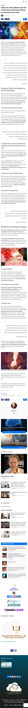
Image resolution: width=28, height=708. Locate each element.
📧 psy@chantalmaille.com (6, 658)
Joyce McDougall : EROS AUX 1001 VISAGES (19, 493)
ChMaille (7, 15)
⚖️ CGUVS (5, 705)
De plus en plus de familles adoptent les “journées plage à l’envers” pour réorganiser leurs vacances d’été (17, 548)
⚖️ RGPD (11, 705)
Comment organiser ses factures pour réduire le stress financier (19, 532)
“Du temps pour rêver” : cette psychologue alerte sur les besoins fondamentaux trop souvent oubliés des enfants (17, 576)
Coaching (3, 5)
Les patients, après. (7, 476)
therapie (19, 395)
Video (2, 474)
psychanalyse (5, 395)
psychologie (12, 395)
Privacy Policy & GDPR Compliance (8, 641)
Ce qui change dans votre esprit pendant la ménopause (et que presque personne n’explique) (18, 524)
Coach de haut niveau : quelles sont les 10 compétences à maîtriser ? (18, 514)
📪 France (3, 660)
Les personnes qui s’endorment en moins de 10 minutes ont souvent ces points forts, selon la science (16, 569)
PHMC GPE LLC (24, 699)
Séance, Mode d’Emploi (19, 705)
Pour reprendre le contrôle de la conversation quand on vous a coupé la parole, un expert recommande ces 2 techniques (18, 484)
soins (16, 395)
